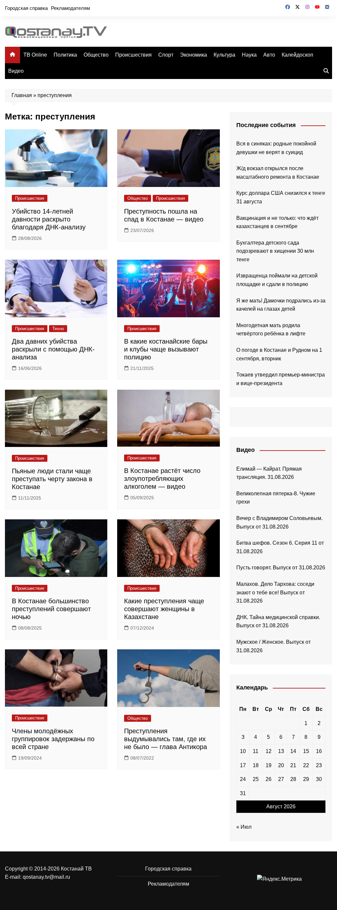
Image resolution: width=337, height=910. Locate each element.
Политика (65, 55)
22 (306, 765)
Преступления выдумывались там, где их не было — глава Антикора (165, 738)
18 (256, 765)
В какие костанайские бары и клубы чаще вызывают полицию (165, 349)
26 (269, 779)
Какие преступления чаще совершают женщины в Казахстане (164, 608)
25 (256, 779)
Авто (269, 55)
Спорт (165, 55)
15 (306, 751)
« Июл (243, 827)
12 (269, 751)
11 (255, 751)
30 (319, 779)
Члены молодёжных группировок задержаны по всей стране (53, 738)
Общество (96, 55)
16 (319, 751)
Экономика (193, 55)
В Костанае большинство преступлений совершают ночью (51, 608)
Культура (224, 55)
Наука (249, 55)
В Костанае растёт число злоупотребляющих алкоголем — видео (162, 478)
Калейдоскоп (297, 55)
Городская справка (26, 8)
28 (293, 779)
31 (243, 793)
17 (243, 765)
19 (269, 765)
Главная (22, 95)
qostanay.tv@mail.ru (46, 877)
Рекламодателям (70, 8)
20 (281, 765)
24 (243, 779)
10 (243, 751)
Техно (58, 328)
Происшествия (133, 55)
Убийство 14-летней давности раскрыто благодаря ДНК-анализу (49, 219)
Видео (16, 71)
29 (306, 779)
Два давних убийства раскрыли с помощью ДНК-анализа (53, 349)
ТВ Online (35, 55)
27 (281, 779)
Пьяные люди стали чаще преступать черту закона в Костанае (52, 478)
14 (293, 751)
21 (293, 765)
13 (281, 751)
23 (319, 765)
